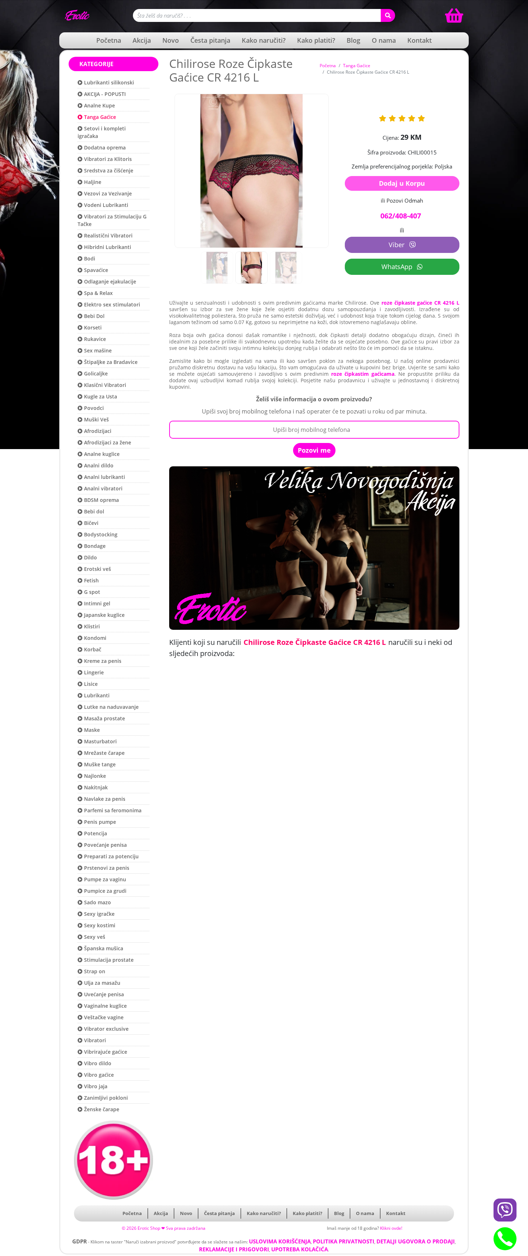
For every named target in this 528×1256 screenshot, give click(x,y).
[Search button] (388, 15)
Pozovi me (314, 450)
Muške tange (99, 764)
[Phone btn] (505, 1238)
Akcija (142, 40)
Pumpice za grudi (104, 890)
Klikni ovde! (391, 1228)
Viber (397, 244)
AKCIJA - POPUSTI (104, 94)
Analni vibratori (102, 488)
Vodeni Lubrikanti (105, 205)
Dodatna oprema (104, 147)
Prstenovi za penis (106, 867)
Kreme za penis (102, 660)
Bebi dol (93, 511)
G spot (91, 591)
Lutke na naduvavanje (111, 706)
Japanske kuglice (104, 614)
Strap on (94, 971)
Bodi (89, 258)
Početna (108, 40)
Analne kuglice (101, 454)
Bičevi (90, 523)
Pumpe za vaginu (104, 879)
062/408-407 (400, 216)
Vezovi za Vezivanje (107, 193)
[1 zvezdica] (382, 118)
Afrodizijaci (97, 431)
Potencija (95, 833)
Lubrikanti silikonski (108, 82)
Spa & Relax (98, 293)
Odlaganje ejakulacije (109, 281)
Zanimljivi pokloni (105, 1097)
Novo (170, 40)
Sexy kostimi (99, 925)
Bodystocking (100, 534)
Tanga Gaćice (99, 117)
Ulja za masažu (101, 982)
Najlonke (94, 775)
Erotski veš (97, 568)
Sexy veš (94, 936)
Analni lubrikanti (104, 477)
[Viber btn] (505, 1210)
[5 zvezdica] (421, 118)
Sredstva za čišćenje (108, 170)
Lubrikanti (96, 695)
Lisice (90, 683)
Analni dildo (98, 465)
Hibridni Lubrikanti (107, 247)
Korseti (92, 327)
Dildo (90, 557)
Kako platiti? (316, 40)
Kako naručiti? (264, 40)
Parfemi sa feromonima (112, 810)
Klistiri (91, 626)
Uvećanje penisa (103, 994)
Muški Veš (96, 419)
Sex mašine (97, 350)
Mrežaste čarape (104, 752)
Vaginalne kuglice (105, 1005)
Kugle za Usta (100, 396)
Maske (91, 729)
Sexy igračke (99, 913)
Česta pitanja (210, 40)
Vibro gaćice (98, 1074)
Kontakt (419, 40)
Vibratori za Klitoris (107, 159)
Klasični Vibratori (104, 385)
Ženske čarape (101, 1109)
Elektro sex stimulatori (111, 304)
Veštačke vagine (103, 1017)
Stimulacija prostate (108, 959)
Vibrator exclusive (106, 1028)
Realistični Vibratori (108, 235)
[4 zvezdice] (411, 118)
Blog (353, 40)
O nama (384, 40)
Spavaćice (95, 270)
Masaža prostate (104, 718)
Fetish (91, 580)
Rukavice (94, 339)
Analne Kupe (99, 105)
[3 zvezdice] (402, 118)
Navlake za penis (104, 798)
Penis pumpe (99, 821)
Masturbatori (100, 741)
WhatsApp (397, 266)
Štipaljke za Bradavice (110, 362)
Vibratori (94, 1040)
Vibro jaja (95, 1086)
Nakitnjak (95, 787)
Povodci (93, 408)
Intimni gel (96, 603)
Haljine (92, 182)
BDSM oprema (101, 500)
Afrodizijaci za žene (107, 442)
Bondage (94, 545)
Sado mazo (97, 902)
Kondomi (94, 637)
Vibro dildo (97, 1063)
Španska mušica (103, 948)
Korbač (92, 649)
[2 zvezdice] (392, 118)
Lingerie (93, 672)
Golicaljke (95, 373)
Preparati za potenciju (111, 856)
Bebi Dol (94, 316)
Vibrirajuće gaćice (105, 1051)
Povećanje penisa (105, 844)
